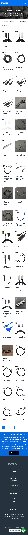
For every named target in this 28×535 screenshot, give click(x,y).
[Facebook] (13, 532)
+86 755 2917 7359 (14, 518)
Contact (14, 500)
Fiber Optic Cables (14, 476)
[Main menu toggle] (25, 3)
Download (14, 453)
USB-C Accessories (14, 478)
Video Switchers (14, 485)
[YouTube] (15, 532)
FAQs (14, 501)
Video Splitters (14, 483)
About (14, 498)
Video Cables (14, 480)
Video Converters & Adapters (14, 482)
